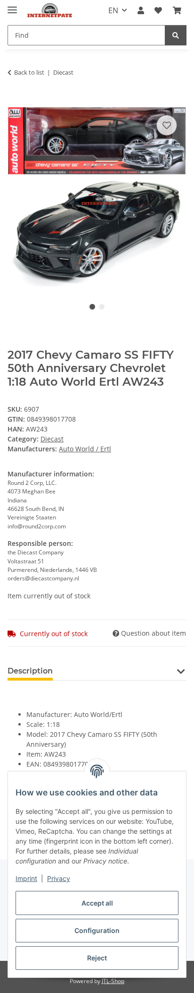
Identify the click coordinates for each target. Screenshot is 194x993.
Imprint (26, 878)
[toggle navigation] (12, 6)
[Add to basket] (15, 102)
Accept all (97, 903)
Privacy (58, 878)
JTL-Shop (113, 981)
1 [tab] (92, 307)
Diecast (52, 438)
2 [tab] (102, 307)
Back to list (29, 72)
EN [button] (113, 10)
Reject (97, 958)
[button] (140, 10)
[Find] (175, 35)
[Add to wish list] (166, 125)
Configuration (97, 930)
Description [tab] (30, 670)
